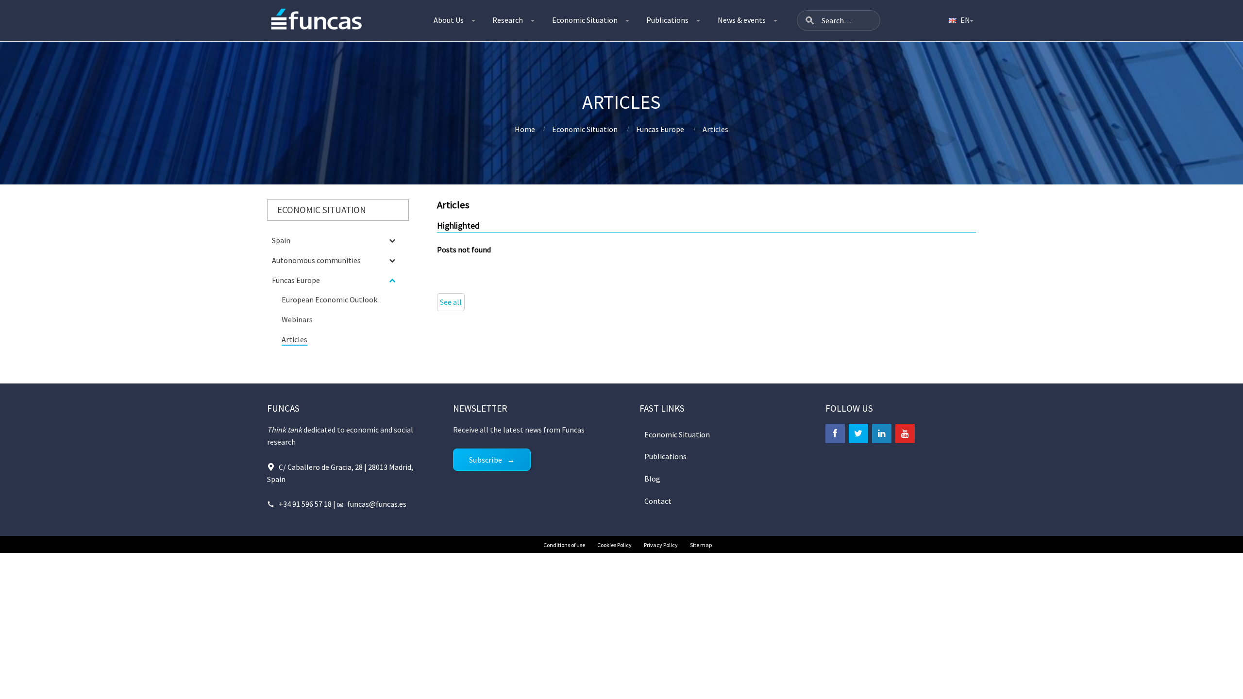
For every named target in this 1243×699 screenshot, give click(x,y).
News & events (742, 20)
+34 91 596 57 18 (306, 504)
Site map (701, 545)
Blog (652, 478)
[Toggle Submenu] (392, 240)
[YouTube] (905, 433)
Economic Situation (585, 20)
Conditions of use (564, 545)
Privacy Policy (661, 545)
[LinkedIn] (881, 433)
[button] (810, 20)
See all (451, 302)
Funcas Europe (660, 129)
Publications (667, 20)
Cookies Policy (614, 545)
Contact (658, 501)
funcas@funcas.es (376, 504)
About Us (449, 20)
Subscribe (485, 460)
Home (525, 129)
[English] (960, 20)
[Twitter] (858, 433)
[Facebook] (835, 433)
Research (507, 20)
